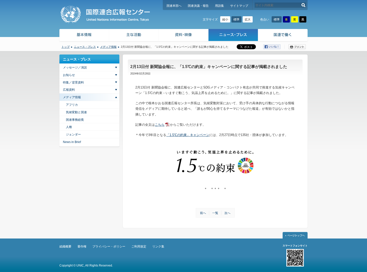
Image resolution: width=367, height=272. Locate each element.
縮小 (225, 19)
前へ (203, 213)
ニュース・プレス (233, 35)
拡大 (248, 19)
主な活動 (134, 35)
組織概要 (65, 246)
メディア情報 (108, 46)
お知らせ (69, 75)
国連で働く (283, 35)
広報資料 (69, 90)
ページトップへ (295, 235)
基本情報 (84, 35)
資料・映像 (183, 35)
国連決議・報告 (198, 6)
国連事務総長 (75, 120)
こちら (160, 124)
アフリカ (72, 104)
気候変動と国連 (76, 112)
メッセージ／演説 (75, 67)
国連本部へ (174, 6)
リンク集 (158, 246)
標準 (236, 19)
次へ (227, 213)
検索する (303, 5)
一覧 (215, 213)
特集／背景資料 (73, 82)
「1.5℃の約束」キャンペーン (187, 135)
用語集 (219, 6)
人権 (69, 127)
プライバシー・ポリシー (108, 246)
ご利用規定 (138, 246)
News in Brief (72, 142)
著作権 (81, 246)
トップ (65, 46)
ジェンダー (73, 134)
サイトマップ (239, 6)
